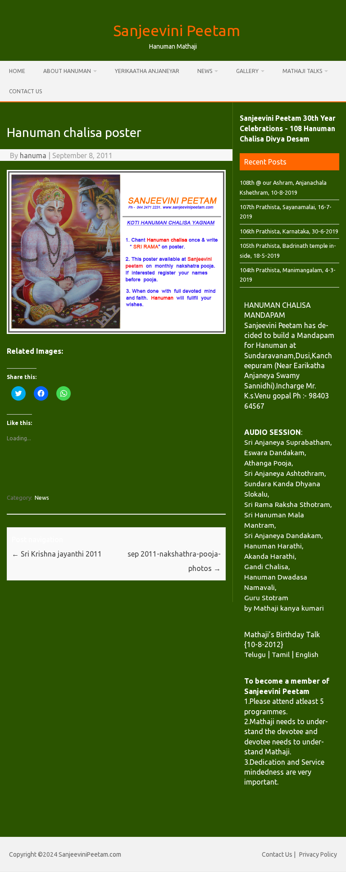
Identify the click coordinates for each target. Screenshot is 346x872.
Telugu (255, 654)
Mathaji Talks (302, 71)
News (204, 71)
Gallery (247, 71)
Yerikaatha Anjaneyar (147, 71)
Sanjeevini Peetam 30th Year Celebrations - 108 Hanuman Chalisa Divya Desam (288, 128)
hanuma (33, 155)
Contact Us (25, 91)
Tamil (281, 654)
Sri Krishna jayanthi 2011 (57, 554)
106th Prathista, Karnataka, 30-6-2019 (289, 231)
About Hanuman (67, 71)
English (307, 654)
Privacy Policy (318, 854)
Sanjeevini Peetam (176, 30)
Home (17, 71)
